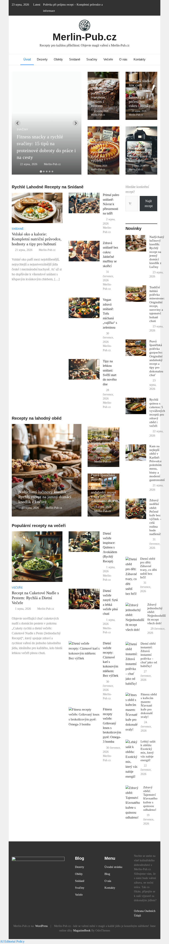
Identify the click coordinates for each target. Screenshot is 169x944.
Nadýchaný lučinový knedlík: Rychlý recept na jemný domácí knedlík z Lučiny (44, 497)
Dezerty (42, 59)
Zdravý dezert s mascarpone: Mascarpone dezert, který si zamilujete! (140, 152)
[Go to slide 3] (46, 171)
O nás (123, 59)
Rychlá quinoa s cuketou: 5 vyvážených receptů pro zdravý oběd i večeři (157, 412)
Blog (107, 874)
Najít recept (149, 203)
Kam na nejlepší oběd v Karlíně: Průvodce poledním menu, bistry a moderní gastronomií (157, 463)
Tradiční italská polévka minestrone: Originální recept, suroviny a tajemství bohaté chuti (103, 438)
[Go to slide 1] (41, 171)
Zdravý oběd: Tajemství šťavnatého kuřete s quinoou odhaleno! (150, 798)
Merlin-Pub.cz (85, 36)
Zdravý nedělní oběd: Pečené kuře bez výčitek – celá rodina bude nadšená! (155, 517)
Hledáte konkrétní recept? (137, 189)
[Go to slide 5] (52, 171)
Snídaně (74, 59)
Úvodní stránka (113, 867)
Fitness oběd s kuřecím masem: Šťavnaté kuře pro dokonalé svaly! (149, 705)
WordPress (41, 926)
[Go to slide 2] (44, 171)
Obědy (58, 59)
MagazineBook (81, 930)
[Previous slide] (18, 123)
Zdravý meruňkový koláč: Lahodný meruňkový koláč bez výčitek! (102, 150)
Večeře (108, 59)
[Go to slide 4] (49, 171)
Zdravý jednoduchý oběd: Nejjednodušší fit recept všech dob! (156, 614)
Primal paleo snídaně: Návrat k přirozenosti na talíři (111, 204)
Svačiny (91, 59)
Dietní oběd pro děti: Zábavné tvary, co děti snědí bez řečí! (148, 568)
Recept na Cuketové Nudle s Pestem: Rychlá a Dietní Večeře (35, 598)
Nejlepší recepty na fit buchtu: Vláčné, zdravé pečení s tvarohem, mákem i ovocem (103, 93)
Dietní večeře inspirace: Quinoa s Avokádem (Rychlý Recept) (110, 547)
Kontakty (140, 59)
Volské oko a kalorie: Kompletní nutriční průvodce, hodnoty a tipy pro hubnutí (36, 239)
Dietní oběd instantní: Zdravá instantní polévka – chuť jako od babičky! (149, 655)
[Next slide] (76, 123)
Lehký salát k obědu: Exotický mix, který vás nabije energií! (148, 751)
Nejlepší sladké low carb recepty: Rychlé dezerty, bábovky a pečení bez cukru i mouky (140, 93)
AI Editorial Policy (12, 941)
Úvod (27, 59)
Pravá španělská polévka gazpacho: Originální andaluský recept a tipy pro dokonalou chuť (103, 488)
